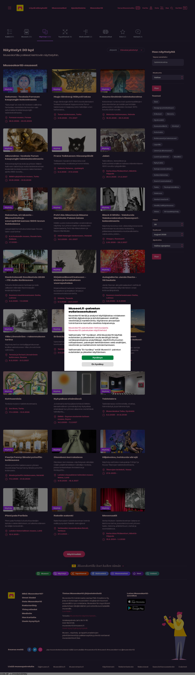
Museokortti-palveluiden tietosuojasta (88, 327)
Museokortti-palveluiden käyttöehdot (88, 330)
